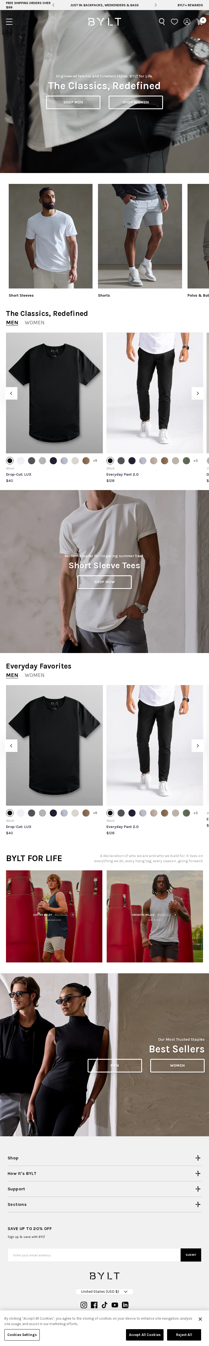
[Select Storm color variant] (64, 461)
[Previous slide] (53, 5)
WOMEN (177, 1065)
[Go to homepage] (104, 21)
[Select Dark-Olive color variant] (186, 461)
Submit (191, 1255)
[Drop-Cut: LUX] (54, 392)
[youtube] (115, 1305)
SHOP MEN (73, 102)
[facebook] (94, 1305)
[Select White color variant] (20, 461)
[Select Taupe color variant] (154, 461)
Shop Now (104, 582)
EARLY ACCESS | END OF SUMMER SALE (104, 5)
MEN (114, 1065)
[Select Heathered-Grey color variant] (42, 461)
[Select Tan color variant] (86, 461)
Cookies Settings (22, 1335)
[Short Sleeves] (51, 236)
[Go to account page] (186, 21)
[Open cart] (199, 21)
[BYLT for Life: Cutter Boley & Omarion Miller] (54, 916)
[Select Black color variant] (10, 461)
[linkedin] (125, 1305)
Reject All (184, 1335)
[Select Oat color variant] (175, 461)
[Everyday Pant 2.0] (154, 392)
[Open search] (161, 21)
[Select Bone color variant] (75, 461)
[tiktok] (104, 1305)
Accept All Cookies (145, 1335)
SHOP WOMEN (136, 102)
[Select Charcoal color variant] (31, 461)
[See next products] (198, 393)
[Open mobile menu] (9, 21)
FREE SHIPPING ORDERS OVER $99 (28, 5)
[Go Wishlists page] (174, 21)
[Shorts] (140, 236)
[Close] (200, 1319)
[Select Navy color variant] (53, 461)
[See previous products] (11, 393)
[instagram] (84, 1305)
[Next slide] (156, 5)
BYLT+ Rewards (190, 5)
